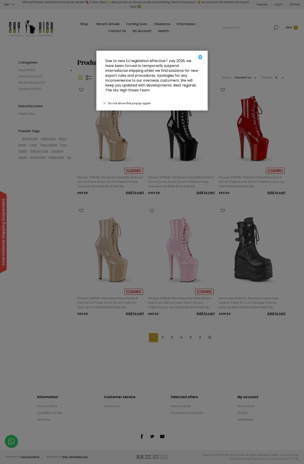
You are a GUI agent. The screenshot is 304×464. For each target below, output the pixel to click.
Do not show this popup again (129, 103)
